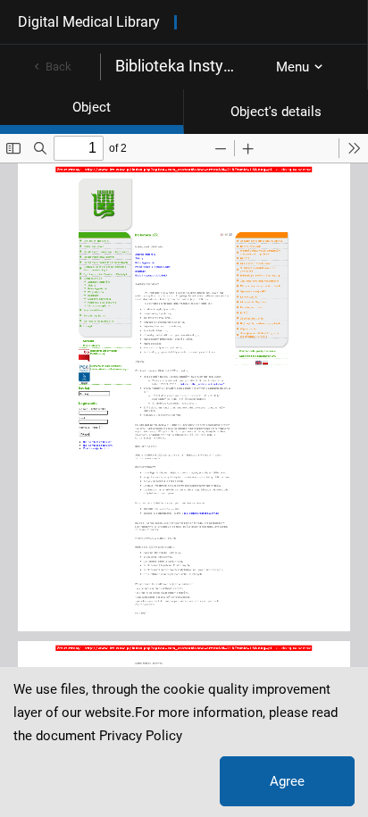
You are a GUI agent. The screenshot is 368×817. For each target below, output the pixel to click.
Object (91, 107)
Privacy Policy (140, 736)
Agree (287, 781)
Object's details (276, 112)
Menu (292, 67)
